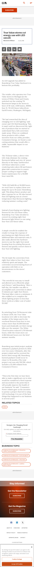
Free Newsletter (17, 439)
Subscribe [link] (17, 528)
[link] (4, 49)
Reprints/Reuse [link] (13, 537)
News (4, 407)
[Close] (32, 547)
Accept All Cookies (17, 564)
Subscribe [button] (17, 495)
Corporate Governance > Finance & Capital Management (14, 451)
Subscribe (9, 10)
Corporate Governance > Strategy (14, 459)
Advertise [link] (24, 528)
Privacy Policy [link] (11, 532)
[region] (17, 555)
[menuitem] (4, 49)
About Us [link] (9, 528)
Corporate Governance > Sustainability (16, 455)
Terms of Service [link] (22, 532)
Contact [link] (22, 537)
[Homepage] (4, 3)
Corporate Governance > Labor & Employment (13, 464)
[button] (31, 3)
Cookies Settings (17, 542)
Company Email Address (13, 433)
